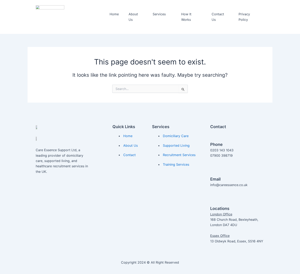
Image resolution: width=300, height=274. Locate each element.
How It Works (186, 16)
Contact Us (218, 16)
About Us (133, 16)
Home (114, 14)
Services (159, 14)
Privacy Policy (244, 16)
